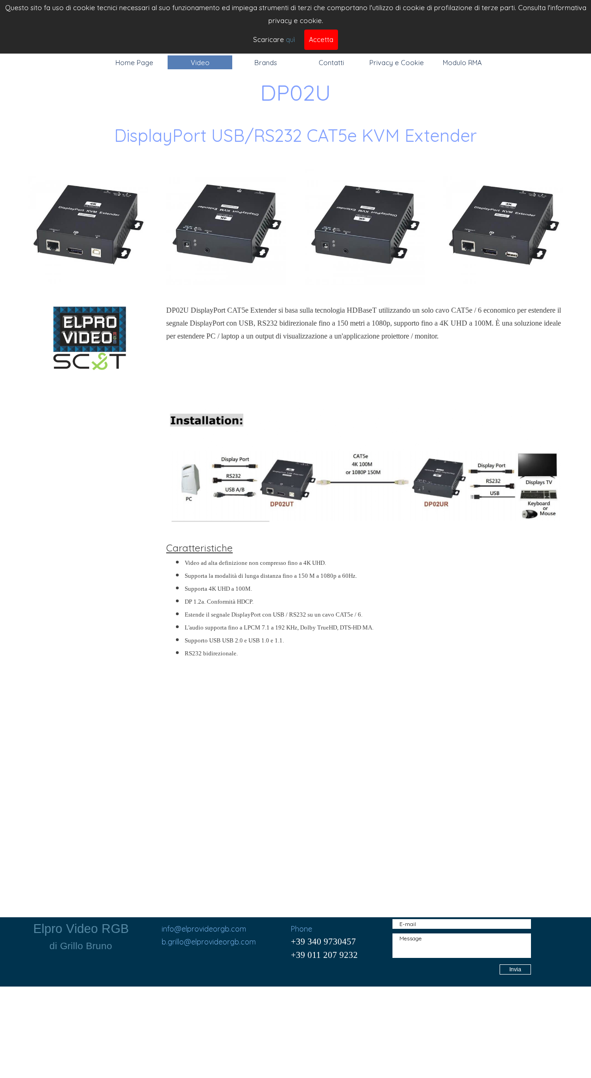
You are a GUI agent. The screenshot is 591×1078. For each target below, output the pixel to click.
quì (290, 39)
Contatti (331, 62)
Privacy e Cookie (396, 62)
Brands (265, 62)
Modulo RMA (462, 62)
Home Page (134, 62)
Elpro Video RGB (81, 929)
